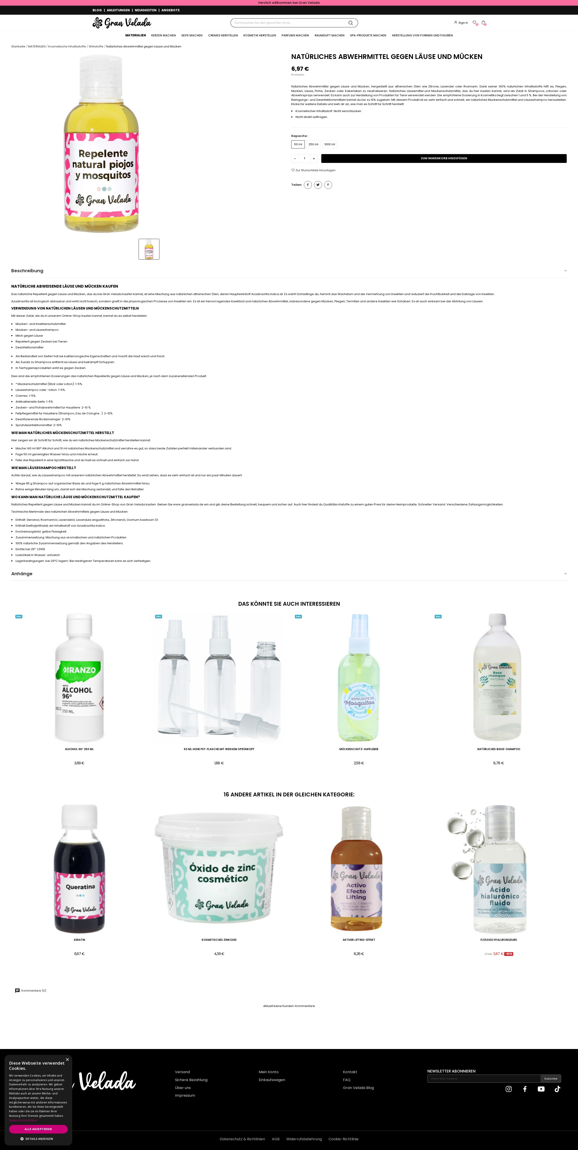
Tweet (318, 185)
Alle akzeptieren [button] (38, 1129)
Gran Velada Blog (358, 1087)
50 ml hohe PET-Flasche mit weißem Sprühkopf (219, 749)
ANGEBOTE (170, 10)
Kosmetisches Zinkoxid (219, 940)
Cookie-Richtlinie (344, 1139)
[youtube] (541, 1089)
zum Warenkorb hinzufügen (444, 158)
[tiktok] (557, 1089)
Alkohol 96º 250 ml (79, 749)
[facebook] (525, 1089)
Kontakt (350, 1072)
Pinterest (328, 185)
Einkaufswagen (272, 1079)
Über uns (183, 1087)
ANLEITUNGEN (118, 10)
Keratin (79, 940)
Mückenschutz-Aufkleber (358, 749)
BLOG (97, 10)
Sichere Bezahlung (191, 1079)
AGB (276, 1139)
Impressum (185, 1095)
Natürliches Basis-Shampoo (498, 749)
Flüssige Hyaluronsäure (498, 940)
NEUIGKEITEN (145, 10)
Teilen (308, 185)
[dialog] (38, 1100)
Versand (182, 1072)
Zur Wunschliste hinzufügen (316, 170)
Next (573, 883)
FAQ (346, 1079)
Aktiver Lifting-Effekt (359, 940)
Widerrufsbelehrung (304, 1139)
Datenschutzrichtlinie (23, 1120)
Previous (5, 883)
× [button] (67, 1059)
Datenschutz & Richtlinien (242, 1139)
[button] (38, 1138)
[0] (474, 22)
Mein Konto (269, 1072)
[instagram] (508, 1089)
